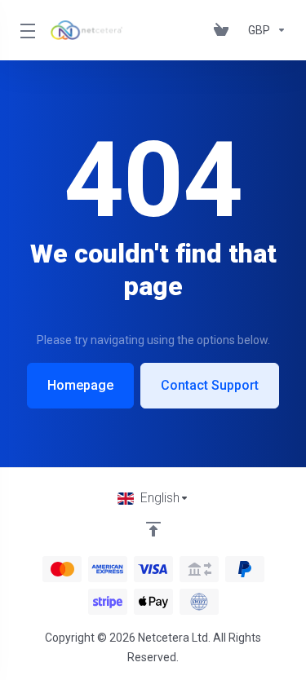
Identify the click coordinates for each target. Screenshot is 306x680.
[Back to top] (153, 529)
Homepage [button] (80, 385)
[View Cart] (224, 30)
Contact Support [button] (210, 385)
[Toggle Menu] (25, 30)
